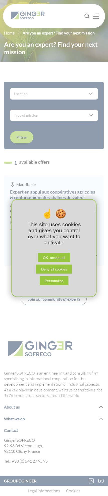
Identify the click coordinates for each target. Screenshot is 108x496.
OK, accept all (54, 257)
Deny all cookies (54, 269)
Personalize (54, 281)
